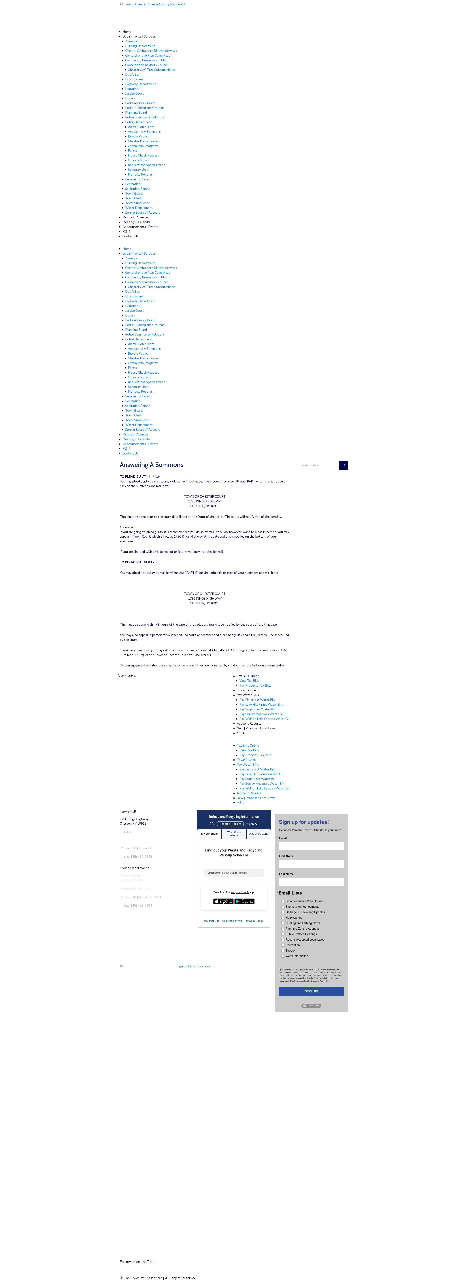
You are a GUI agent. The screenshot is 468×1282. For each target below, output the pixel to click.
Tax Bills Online (248, 676)
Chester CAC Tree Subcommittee (151, 70)
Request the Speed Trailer (146, 165)
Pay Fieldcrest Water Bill (257, 700)
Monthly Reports (140, 174)
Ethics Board (134, 79)
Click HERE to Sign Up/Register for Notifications (156, 1244)
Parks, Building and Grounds (144, 108)
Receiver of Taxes (137, 179)
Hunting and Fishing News (303, 923)
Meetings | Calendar (136, 222)
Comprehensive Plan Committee (147, 55)
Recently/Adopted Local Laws (305, 939)
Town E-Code (246, 690)
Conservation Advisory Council (146, 65)
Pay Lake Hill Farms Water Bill (261, 705)
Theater (291, 950)
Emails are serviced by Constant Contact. (308, 980)
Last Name (286, 874)
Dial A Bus (132, 74)
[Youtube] (156, 1270)
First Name (286, 856)
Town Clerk (133, 198)
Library (130, 98)
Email (283, 838)
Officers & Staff (139, 160)
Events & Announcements (302, 906)
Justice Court (134, 94)
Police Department (138, 122)
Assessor (131, 41)
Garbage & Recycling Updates (305, 912)
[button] (234, 244)
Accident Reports (249, 724)
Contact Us (130, 236)
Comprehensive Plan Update (304, 901)
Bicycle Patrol (138, 136)
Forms (132, 151)
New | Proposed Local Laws (256, 728)
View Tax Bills (249, 681)
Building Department (140, 46)
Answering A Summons (144, 132)
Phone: (137, 848)
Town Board (134, 193)
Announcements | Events (140, 227)
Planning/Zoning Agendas (303, 928)
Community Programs (143, 146)
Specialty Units (138, 170)
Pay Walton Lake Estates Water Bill (264, 719)
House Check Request (143, 155)
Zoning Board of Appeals (142, 212)
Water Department (139, 208)
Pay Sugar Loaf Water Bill (257, 709)
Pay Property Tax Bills (255, 685)
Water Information (297, 956)
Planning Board (136, 113)
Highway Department (140, 84)
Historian (131, 89)
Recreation (132, 184)
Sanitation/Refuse (137, 189)
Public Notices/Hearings (301, 934)
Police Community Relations (145, 117)
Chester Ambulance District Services (151, 51)
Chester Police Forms (143, 141)
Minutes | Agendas (135, 217)
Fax (138, 857)
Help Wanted (294, 917)
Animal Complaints (141, 127)
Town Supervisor (137, 203)
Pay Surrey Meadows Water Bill (261, 714)
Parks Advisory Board (140, 103)
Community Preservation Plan (146, 60)
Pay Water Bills (248, 695)
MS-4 (126, 232)
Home (126, 32)
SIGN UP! (311, 991)
